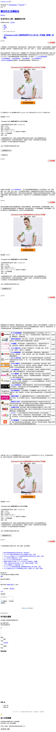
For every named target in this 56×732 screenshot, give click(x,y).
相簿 (5, 25)
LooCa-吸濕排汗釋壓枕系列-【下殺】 (13, 558)
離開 (8, 729)
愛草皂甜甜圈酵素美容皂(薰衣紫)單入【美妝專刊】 (17, 552)
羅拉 (2, 576)
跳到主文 (3, 15)
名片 (5, 29)
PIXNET (17, 711)
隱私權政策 (36, 711)
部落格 (5, 27)
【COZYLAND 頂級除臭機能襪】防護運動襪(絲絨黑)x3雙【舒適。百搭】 (22, 566)
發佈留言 (3, 602)
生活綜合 (12, 22)
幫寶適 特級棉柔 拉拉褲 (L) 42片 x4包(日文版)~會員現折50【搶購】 (21, 561)
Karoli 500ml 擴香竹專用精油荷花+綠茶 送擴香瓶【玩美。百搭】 (20, 554)
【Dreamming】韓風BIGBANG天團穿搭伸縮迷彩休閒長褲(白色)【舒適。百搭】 (24, 556)
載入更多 (3, 594)
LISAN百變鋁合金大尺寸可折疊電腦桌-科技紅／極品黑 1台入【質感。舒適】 (23, 568)
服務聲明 (42, 711)
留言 (12, 584)
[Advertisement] (28, 174)
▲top (2, 591)
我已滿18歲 (3, 729)
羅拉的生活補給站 (10, 11)
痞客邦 (8, 584)
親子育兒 (12, 588)
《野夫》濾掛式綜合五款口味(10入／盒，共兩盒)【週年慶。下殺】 (21, 563)
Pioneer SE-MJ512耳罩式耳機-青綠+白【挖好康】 (16, 559)
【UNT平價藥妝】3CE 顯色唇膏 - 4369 (13, 565)
